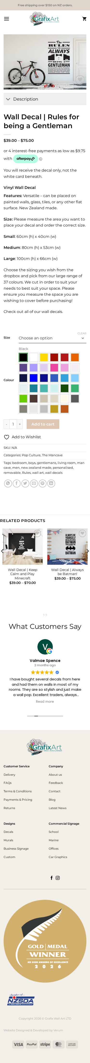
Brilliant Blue (33, 378)
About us (55, 774)
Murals (8, 840)
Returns (9, 808)
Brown (33, 398)
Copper (64, 409)
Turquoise (44, 388)
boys (32, 463)
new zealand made (36, 467)
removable (12, 472)
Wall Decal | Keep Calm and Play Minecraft (22, 574)
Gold (54, 409)
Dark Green (64, 388)
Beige (54, 398)
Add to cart (43, 424)
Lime (23, 398)
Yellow (44, 357)
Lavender (33, 368)
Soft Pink (64, 368)
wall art (38, 472)
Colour (9, 380)
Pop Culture (31, 455)
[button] (6, 18)
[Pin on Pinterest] (43, 483)
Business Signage (16, 848)
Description (25, 99)
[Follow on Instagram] (58, 878)
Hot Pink (54, 368)
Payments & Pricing (18, 799)
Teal (33, 388)
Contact (54, 791)
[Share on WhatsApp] (8, 483)
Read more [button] (45, 702)
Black (23, 357)
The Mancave (52, 455)
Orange (75, 357)
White (33, 357)
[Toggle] (8, 100)
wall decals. (52, 311)
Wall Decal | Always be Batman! (67, 572)
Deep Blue (44, 378)
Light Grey (33, 409)
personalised (63, 467)
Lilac (44, 368)
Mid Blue (54, 378)
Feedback (56, 783)
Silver (44, 409)
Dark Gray (75, 398)
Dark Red (54, 357)
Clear (82, 333)
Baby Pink (75, 368)
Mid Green (75, 388)
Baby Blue (23, 388)
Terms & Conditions (18, 791)
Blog (52, 799)
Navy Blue (23, 378)
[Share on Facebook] (17, 483)
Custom (9, 857)
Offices (54, 848)
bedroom (19, 463)
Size (7, 337)
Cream (64, 398)
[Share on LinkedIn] (51, 483)
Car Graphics (58, 857)
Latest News (57, 808)
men (16, 467)
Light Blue (75, 378)
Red (64, 357)
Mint (54, 388)
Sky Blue (64, 378)
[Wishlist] (80, 79)
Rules (26, 472)
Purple (23, 368)
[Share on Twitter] (25, 483)
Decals (8, 832)
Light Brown (44, 398)
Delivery (9, 774)
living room (67, 463)
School (54, 832)
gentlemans (46, 463)
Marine (54, 840)
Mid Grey (23, 409)
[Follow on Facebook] (52, 878)
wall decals (53, 472)
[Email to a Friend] (34, 483)
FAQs (8, 783)
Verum (58, 1030)
